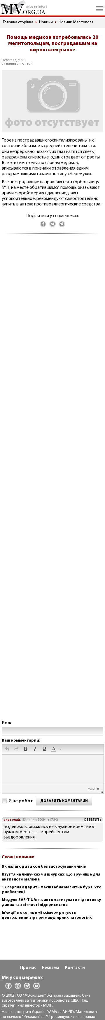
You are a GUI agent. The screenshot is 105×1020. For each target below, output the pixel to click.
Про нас (28, 968)
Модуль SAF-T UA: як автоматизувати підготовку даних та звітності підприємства (51, 902)
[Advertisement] (52, 483)
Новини (46, 22)
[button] (7, 749)
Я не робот (21, 801)
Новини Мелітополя (76, 22)
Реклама (50, 968)
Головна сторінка (18, 22)
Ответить (93, 820)
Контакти (75, 968)
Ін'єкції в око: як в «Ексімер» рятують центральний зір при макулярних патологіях (47, 915)
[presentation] (7, 749)
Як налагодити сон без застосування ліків (44, 866)
